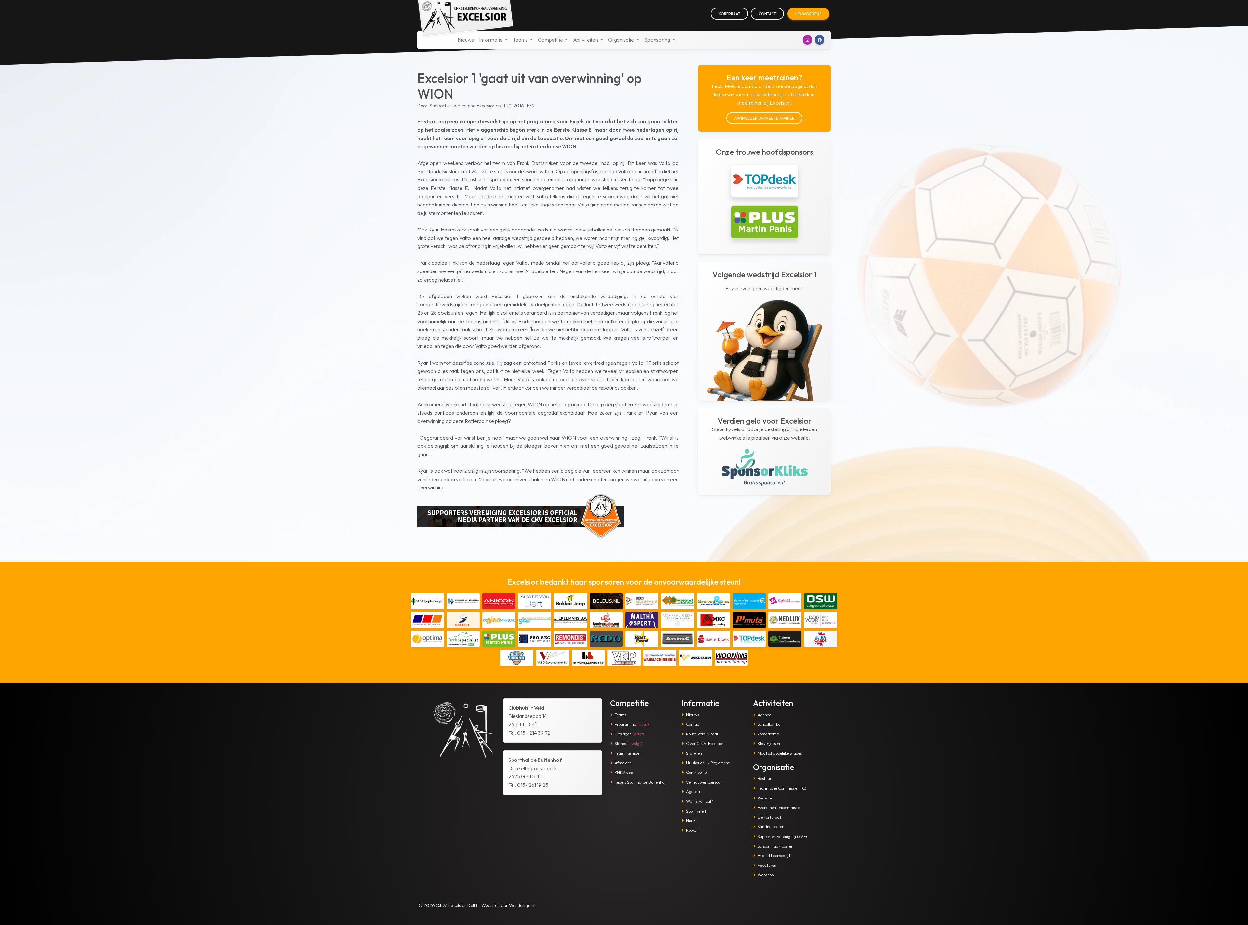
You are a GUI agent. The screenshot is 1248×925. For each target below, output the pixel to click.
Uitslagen (629, 733)
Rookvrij (693, 830)
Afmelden (623, 762)
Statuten (694, 753)
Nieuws (466, 39)
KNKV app (624, 772)
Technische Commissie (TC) (782, 788)
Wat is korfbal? (699, 801)
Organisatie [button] (621, 39)
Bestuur (765, 778)
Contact (767, 13)
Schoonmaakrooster (775, 846)
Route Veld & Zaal (702, 733)
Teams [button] (521, 39)
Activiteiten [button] (586, 39)
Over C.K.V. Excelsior (704, 743)
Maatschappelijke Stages (780, 753)
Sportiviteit (696, 810)
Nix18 (691, 820)
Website (765, 797)
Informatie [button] (491, 39)
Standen (628, 743)
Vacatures (767, 865)
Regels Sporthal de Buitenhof (640, 782)
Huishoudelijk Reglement (708, 762)
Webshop (766, 874)
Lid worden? (808, 13)
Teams (620, 714)
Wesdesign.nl (522, 905)
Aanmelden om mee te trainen (764, 118)
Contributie (696, 772)
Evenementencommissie (779, 807)
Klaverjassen (769, 743)
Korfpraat (729, 13)
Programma (632, 724)
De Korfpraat (769, 817)
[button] (807, 40)
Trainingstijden (628, 753)
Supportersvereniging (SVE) (782, 836)
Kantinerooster (771, 826)
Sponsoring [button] (657, 39)
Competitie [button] (551, 39)
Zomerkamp (768, 733)
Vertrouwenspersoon (704, 782)
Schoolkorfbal (770, 724)
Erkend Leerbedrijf (774, 855)
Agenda (693, 791)
